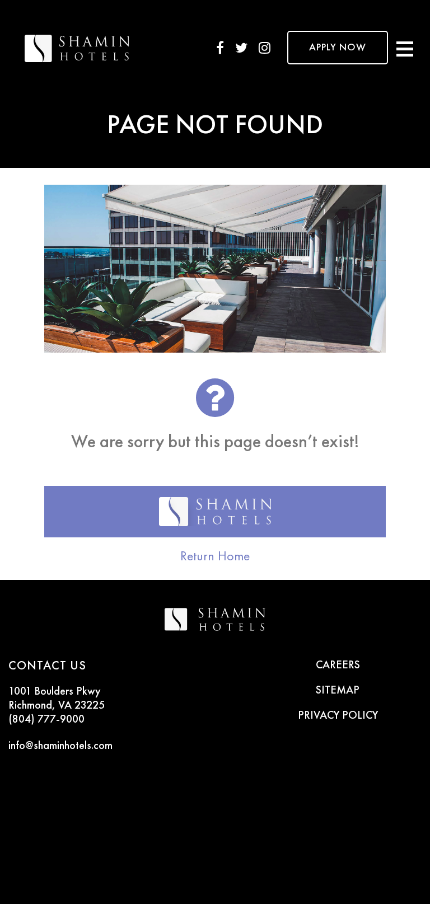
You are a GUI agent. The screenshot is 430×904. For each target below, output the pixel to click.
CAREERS (338, 665)
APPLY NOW (337, 48)
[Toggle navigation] (405, 48)
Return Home (215, 556)
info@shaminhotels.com (60, 746)
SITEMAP (337, 690)
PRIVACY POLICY (338, 716)
